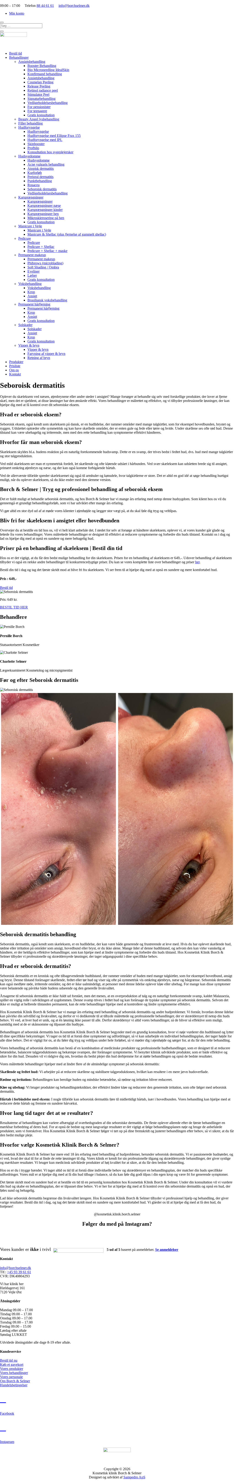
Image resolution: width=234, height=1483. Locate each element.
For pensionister (39, 107)
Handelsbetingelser (13, 1385)
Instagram (7, 1442)
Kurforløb (34, 173)
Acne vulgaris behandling (45, 164)
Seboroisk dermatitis (42, 189)
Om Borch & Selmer (15, 1381)
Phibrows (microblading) (45, 263)
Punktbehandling (39, 181)
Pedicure (24, 238)
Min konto (16, 13)
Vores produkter (11, 1369)
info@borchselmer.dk (74, 6)
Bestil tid (15, 53)
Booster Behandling (41, 66)
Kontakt (15, 374)
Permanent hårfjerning (34, 304)
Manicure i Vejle (30, 226)
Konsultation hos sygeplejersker (50, 152)
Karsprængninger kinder (45, 210)
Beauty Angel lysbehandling (38, 119)
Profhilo (33, 148)
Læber (32, 275)
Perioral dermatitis (40, 177)
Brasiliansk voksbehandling (47, 300)
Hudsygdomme (29, 156)
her (197, 562)
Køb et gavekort (11, 1364)
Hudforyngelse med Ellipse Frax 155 (54, 136)
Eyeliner (33, 271)
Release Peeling (38, 86)
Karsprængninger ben (43, 214)
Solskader (25, 325)
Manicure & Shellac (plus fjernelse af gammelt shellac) (66, 234)
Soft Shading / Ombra (43, 267)
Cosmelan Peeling (40, 82)
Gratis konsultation (41, 115)
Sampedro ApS (134, 1477)
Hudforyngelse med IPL (44, 140)
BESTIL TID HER (14, 607)
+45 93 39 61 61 (19, 1272)
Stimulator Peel (38, 94)
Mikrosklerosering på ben (45, 218)
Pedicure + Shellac (40, 247)
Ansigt (32, 296)
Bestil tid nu (8, 1360)
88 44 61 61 (45, 6)
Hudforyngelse (29, 127)
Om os (14, 370)
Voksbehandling (30, 284)
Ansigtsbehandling (31, 62)
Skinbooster (36, 144)
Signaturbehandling (41, 99)
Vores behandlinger (14, 1373)
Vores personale (11, 1377)
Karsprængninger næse (44, 205)
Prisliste (14, 366)
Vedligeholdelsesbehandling (47, 103)
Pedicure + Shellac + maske (47, 251)
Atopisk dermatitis (40, 168)
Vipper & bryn (28, 345)
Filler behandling (30, 123)
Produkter (16, 362)
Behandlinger (19, 57)
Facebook (7, 1413)
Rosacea (33, 185)
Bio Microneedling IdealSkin (48, 70)
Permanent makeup (32, 255)
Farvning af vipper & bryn (46, 354)
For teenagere (37, 111)
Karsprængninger (30, 197)
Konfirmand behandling (44, 74)
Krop (31, 292)
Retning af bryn (38, 358)
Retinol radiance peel (42, 90)
